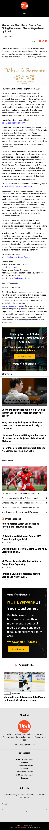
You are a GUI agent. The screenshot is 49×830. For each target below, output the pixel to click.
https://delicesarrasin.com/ (13, 122)
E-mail (5, 804)
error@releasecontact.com (12, 305)
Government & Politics (25, 771)
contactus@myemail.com (24, 744)
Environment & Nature (24, 765)
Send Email (13, 267)
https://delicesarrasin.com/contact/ (19, 186)
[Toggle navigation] (24, 14)
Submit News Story (24, 356)
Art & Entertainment (24, 759)
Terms (18, 825)
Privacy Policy (27, 825)
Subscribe (24, 811)
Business (24, 762)
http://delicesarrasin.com (20, 278)
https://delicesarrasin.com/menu (16, 257)
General (24, 768)
